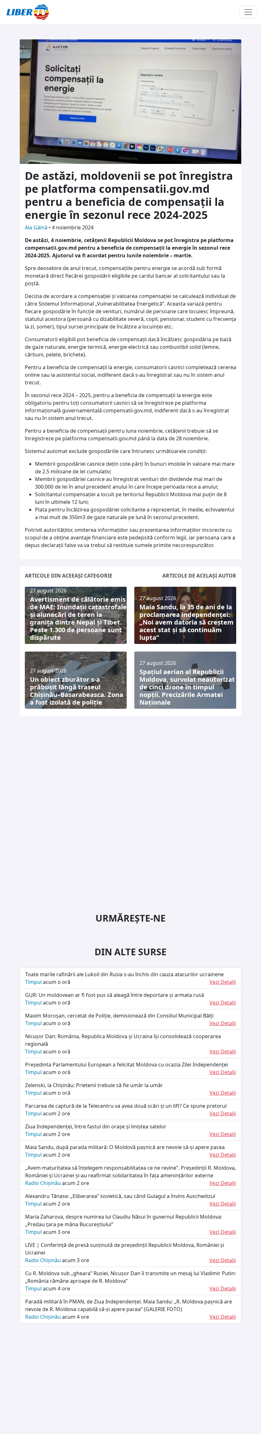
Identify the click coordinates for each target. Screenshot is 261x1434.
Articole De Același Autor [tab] (199, 575)
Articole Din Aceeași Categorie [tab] (68, 575)
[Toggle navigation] (248, 12)
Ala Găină (37, 227)
